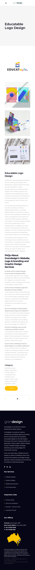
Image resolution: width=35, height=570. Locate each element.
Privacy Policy (10, 500)
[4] (17, 151)
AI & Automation (11, 487)
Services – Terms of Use (13, 507)
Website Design (11, 477)
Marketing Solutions (12, 484)
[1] (17, 95)
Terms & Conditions (12, 503)
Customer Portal (11, 510)
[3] (17, 123)
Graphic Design (10, 480)
